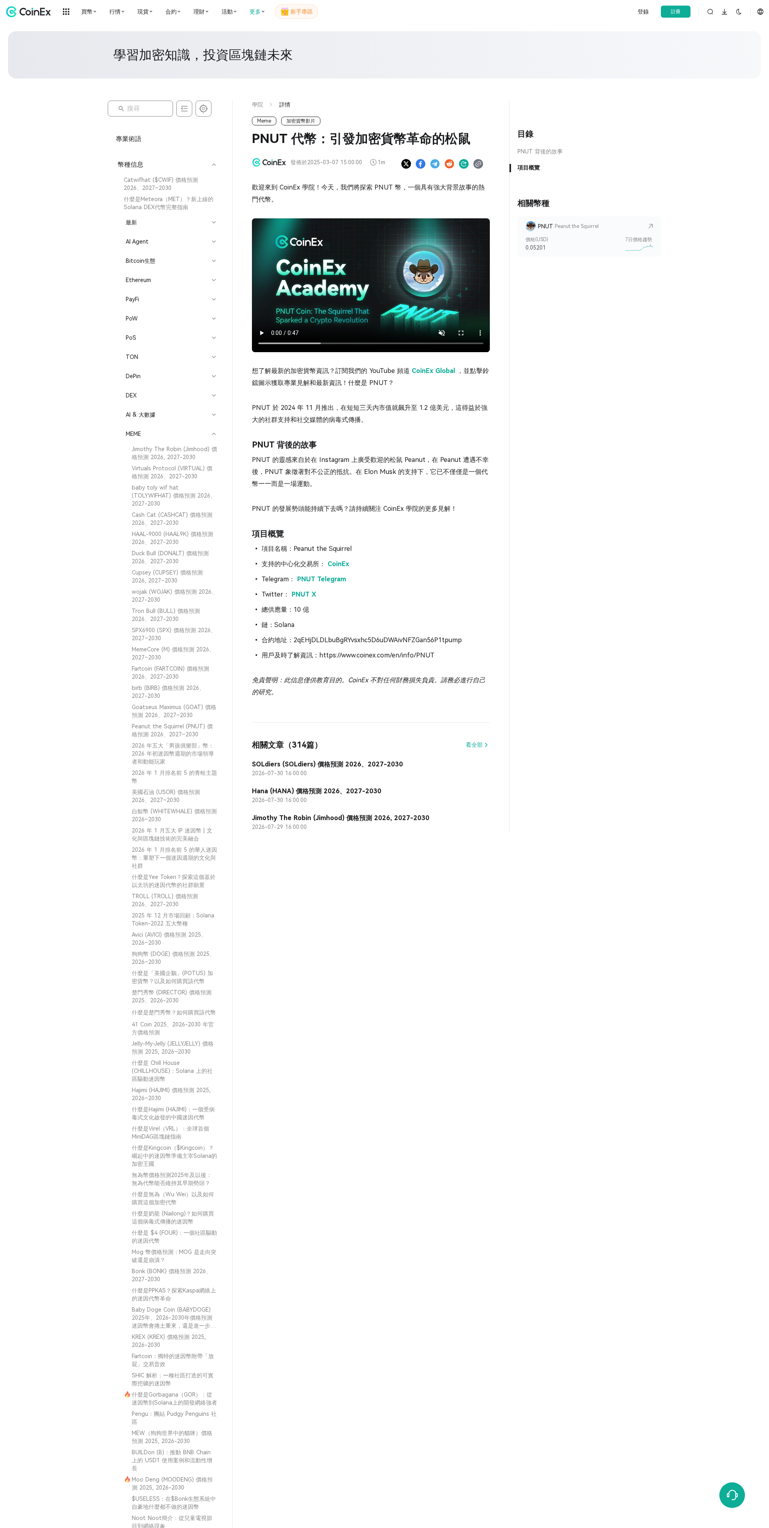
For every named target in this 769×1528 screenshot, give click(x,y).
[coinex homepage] (30, 11)
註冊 (675, 11)
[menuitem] (166, 184)
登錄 (643, 11)
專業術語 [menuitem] (128, 139)
